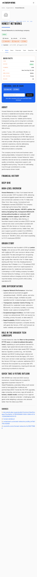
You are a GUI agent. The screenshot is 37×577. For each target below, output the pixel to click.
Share (24, 41)
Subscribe (7, 41)
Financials (18, 50)
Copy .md (16, 41)
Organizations (10, 7)
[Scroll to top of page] (2, 50)
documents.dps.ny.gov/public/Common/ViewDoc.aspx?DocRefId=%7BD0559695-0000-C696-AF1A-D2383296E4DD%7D (18, 414)
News (11, 50)
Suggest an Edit (22, 45)
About (6, 50)
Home (3, 7)
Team (24, 50)
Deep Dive (30, 50)
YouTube (24, 38)
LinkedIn (15, 38)
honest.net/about (9, 419)
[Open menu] (33, 2)
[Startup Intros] (9, 2)
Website (6, 38)
